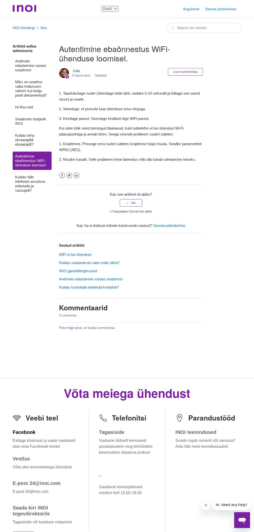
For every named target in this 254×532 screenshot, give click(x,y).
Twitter (69, 175)
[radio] (131, 203)
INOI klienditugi (24, 28)
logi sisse (75, 328)
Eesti (107, 8)
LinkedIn (76, 175)
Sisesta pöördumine (220, 9)
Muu (44, 28)
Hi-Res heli (24, 107)
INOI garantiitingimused (78, 271)
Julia (76, 71)
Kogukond (191, 9)
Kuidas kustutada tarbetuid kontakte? (89, 287)
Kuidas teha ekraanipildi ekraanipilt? (24, 139)
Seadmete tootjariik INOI (30, 121)
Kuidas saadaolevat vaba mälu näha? (89, 263)
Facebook (62, 175)
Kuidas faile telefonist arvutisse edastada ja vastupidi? (30, 183)
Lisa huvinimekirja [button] (185, 72)
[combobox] (204, 28)
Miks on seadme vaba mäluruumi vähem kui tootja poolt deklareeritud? (31, 88)
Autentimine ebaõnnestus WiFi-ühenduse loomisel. (30, 160)
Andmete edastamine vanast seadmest (30, 65)
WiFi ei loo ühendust (75, 254)
